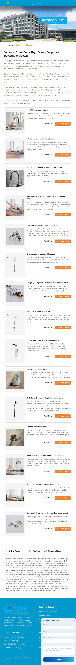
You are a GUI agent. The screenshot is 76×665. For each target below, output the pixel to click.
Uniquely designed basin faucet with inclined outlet (47, 283)
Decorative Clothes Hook (37, 426)
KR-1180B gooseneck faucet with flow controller (45, 167)
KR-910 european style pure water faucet (43, 484)
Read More (48, 124)
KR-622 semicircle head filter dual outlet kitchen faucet (46, 197)
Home (10, 45)
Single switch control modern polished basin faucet (47, 513)
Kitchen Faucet (45, 615)
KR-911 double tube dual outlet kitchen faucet (45, 455)
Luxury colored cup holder (37, 369)
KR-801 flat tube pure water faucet (41, 139)
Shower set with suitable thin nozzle (41, 254)
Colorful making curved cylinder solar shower (45, 398)
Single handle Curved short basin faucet (43, 225)
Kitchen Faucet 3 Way (12, 647)
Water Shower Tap (11, 640)
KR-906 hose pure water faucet (39, 110)
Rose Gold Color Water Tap (14, 644)
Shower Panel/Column (48, 612)
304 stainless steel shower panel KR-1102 (43, 340)
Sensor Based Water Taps (14, 637)
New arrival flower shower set (38, 311)
